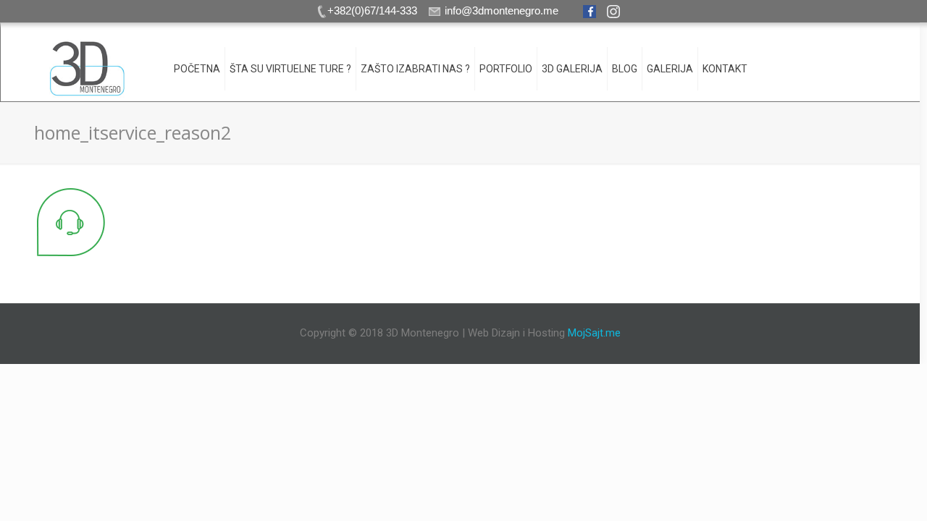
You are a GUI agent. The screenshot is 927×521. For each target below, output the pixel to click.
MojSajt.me (594, 332)
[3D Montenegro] (87, 68)
